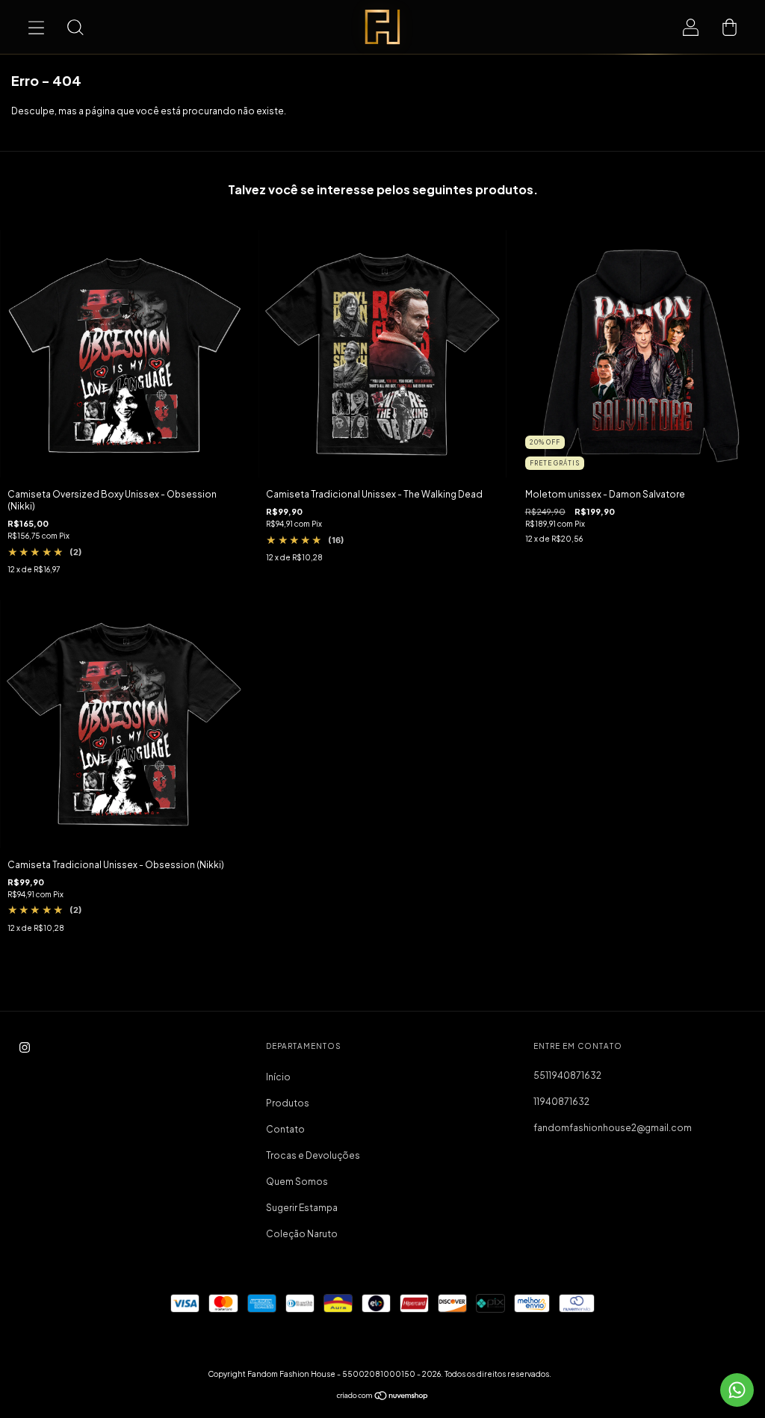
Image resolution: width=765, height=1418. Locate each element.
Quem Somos (297, 1181)
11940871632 (561, 1101)
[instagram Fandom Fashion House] (24, 1047)
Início (278, 1077)
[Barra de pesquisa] (75, 27)
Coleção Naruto (302, 1233)
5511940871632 (567, 1075)
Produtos (287, 1103)
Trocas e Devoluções (313, 1155)
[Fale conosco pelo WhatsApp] (737, 1390)
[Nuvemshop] (383, 1397)
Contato (285, 1129)
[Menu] (36, 27)
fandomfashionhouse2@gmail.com (612, 1127)
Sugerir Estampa (302, 1207)
